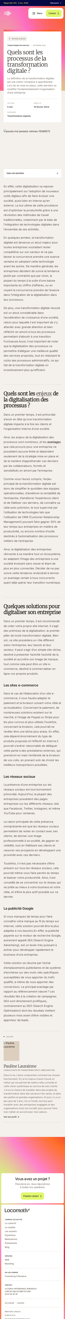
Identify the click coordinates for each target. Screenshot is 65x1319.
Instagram (9, 1303)
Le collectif (10, 1223)
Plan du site (10, 1315)
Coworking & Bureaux (15, 1276)
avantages (54, 442)
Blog (7, 1247)
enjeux (44, 393)
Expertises (10, 1235)
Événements (11, 1243)
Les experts (11, 1231)
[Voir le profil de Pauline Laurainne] (11, 1051)
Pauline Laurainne (20, 1066)
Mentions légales (13, 1311)
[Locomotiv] (7, 13)
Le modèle (10, 1227)
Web (7, 1259)
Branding (9, 1263)
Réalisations (11, 1239)
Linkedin (20, 1303)
